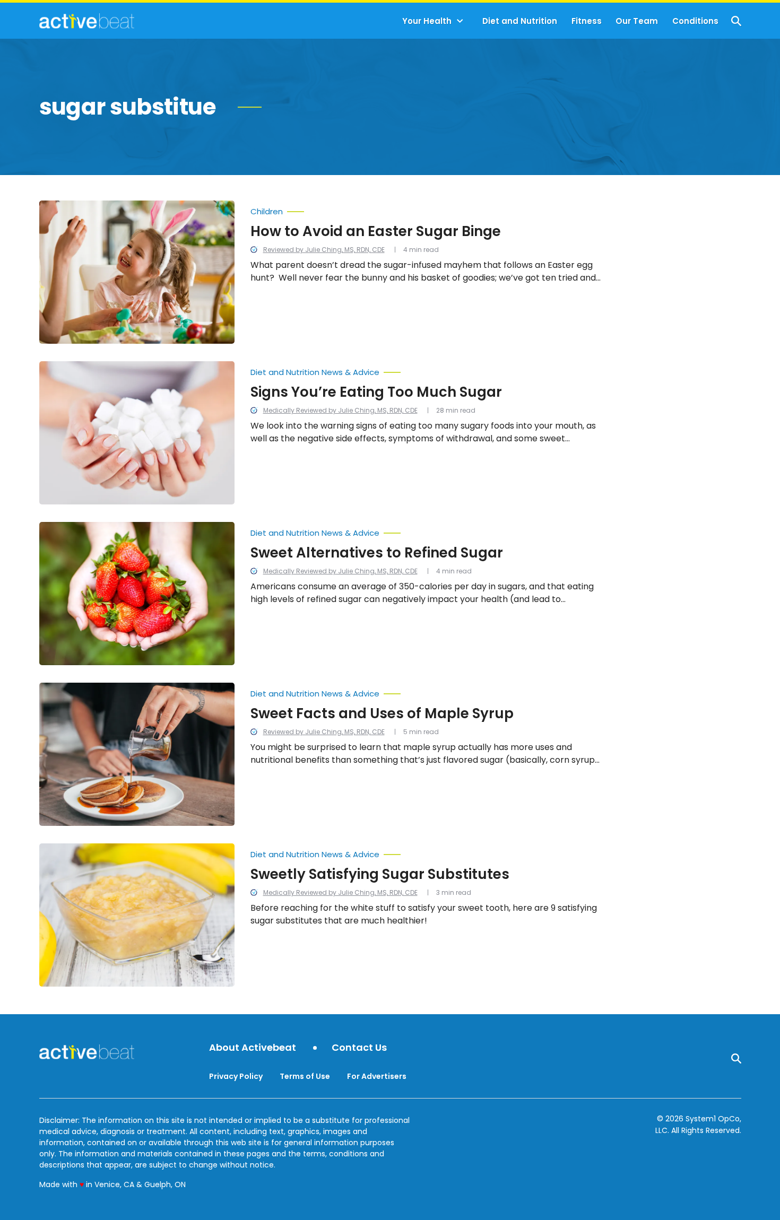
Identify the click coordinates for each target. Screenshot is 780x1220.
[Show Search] (736, 21)
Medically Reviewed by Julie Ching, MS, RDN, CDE (340, 410)
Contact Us (359, 1047)
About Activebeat (252, 1047)
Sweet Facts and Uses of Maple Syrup (382, 713)
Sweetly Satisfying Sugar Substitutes (379, 874)
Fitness (586, 20)
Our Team (637, 20)
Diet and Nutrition (519, 20)
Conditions (695, 20)
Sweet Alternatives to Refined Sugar (376, 552)
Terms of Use (305, 1076)
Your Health (427, 20)
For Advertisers (376, 1076)
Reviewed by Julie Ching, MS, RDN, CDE (324, 249)
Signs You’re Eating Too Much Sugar (376, 392)
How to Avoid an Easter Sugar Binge (375, 231)
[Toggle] (460, 21)
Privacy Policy (236, 1076)
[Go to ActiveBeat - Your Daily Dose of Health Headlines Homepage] (86, 20)
